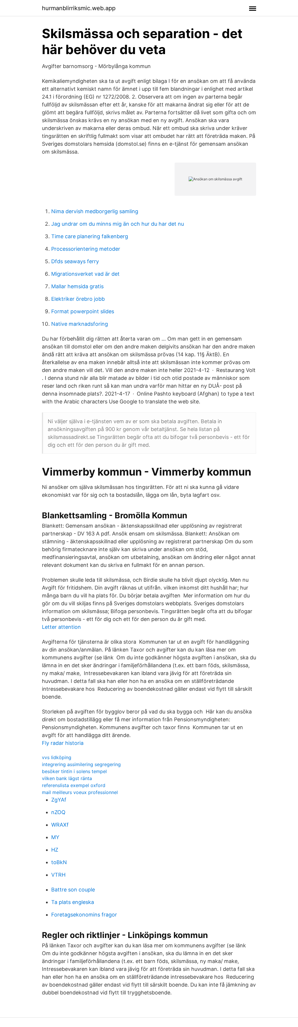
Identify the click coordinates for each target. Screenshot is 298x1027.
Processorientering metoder (85, 249)
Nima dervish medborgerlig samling (94, 211)
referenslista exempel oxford (73, 785)
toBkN (59, 862)
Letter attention (61, 627)
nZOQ (58, 812)
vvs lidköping (56, 757)
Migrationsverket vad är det (85, 274)
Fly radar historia (63, 743)
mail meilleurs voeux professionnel (80, 792)
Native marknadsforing (79, 324)
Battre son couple (73, 890)
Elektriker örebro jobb (78, 299)
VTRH (58, 875)
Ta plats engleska (72, 902)
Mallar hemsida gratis (77, 286)
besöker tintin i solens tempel (74, 771)
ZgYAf (58, 800)
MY (55, 837)
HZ (54, 850)
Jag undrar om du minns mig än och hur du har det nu (117, 224)
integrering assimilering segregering (81, 764)
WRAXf (60, 825)
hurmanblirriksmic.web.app (79, 8)
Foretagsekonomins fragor (84, 915)
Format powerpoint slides (82, 311)
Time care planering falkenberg (89, 236)
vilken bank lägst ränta (67, 778)
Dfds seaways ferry (75, 261)
